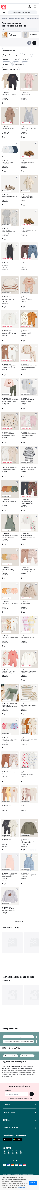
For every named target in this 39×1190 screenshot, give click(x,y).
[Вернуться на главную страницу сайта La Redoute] (3, 7)
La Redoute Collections (10, 1056)
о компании (7, 1120)
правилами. (22, 1187)
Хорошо (32, 1182)
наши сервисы (9, 1112)
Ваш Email (8, 1090)
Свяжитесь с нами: (10, 1128)
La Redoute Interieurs (27, 1056)
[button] (35, 6)
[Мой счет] (29, 6)
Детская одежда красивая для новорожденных (18, 1041)
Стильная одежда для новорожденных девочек (18, 1037)
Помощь (6, 1104)
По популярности (9, 50)
